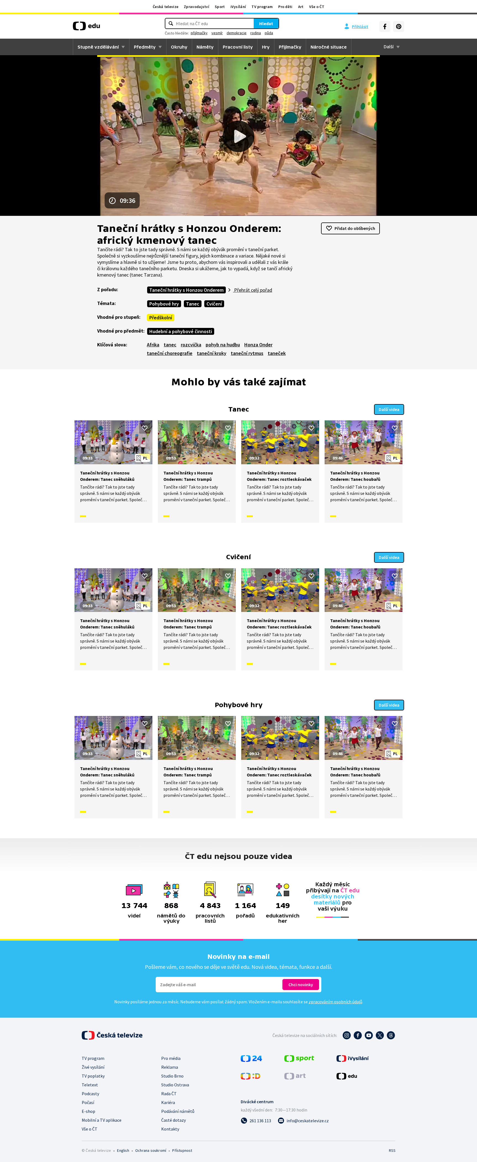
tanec (170, 344)
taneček (277, 353)
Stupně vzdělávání (98, 46)
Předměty (145, 46)
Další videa (389, 409)
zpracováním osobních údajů (335, 1001)
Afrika (153, 344)
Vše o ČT (316, 6)
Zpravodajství (196, 6)
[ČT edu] (86, 28)
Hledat (266, 23)
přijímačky (199, 32)
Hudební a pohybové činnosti (180, 331)
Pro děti (285, 6)
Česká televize (165, 6)
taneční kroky (211, 353)
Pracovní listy (238, 46)
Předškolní (160, 317)
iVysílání (238, 6)
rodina (255, 32)
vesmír (217, 32)
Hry (266, 46)
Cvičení (214, 304)
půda (269, 32)
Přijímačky (290, 46)
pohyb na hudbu (223, 344)
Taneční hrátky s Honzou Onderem (186, 290)
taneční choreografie (169, 353)
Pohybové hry (164, 304)
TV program (262, 6)
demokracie (237, 32)
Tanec (192, 304)
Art (301, 6)
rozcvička (191, 344)
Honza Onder (258, 344)
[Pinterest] (398, 26)
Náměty (205, 46)
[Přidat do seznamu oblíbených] (144, 428)
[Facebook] (384, 26)
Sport (220, 6)
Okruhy (179, 46)
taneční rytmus (247, 353)
